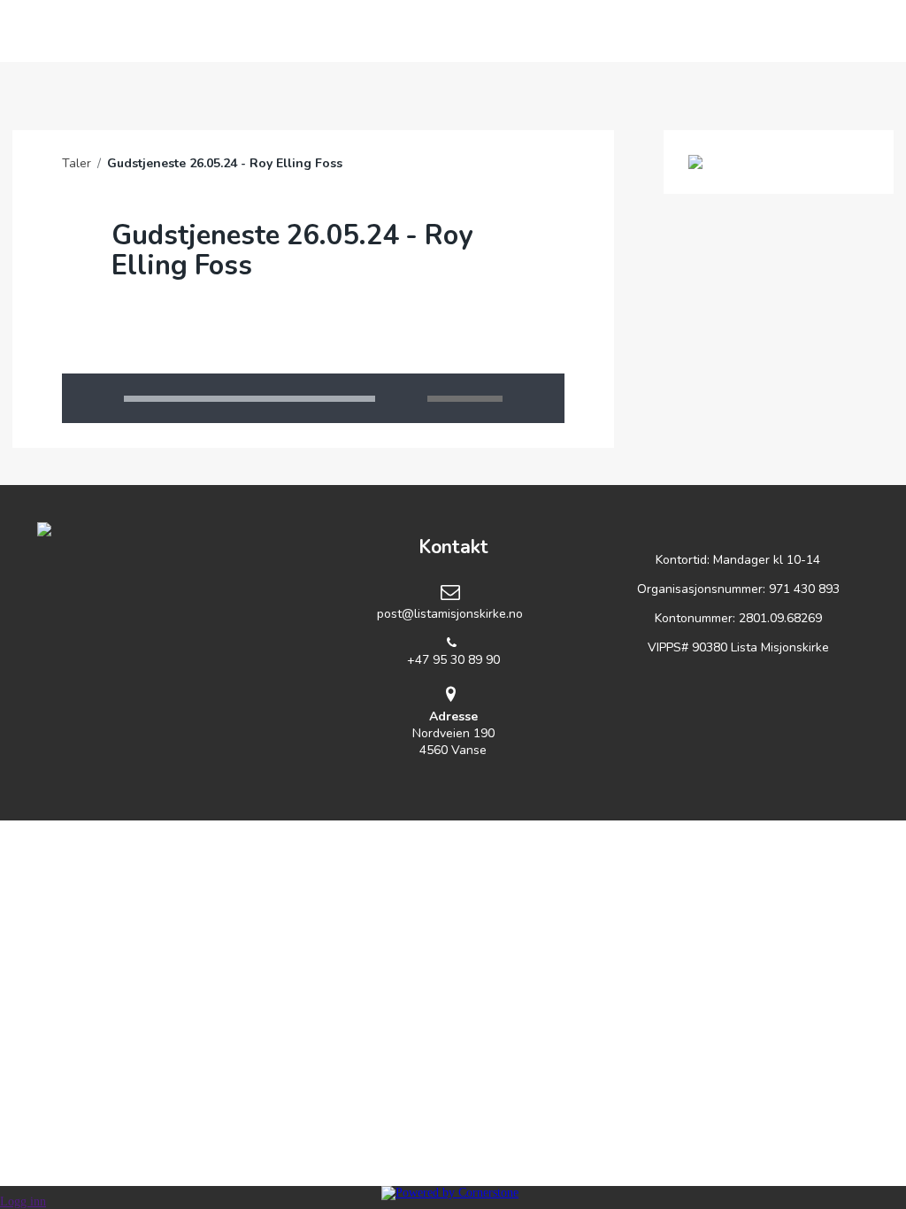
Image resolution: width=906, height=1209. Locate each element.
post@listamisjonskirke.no (450, 613)
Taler (76, 163)
